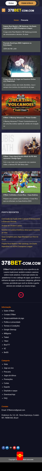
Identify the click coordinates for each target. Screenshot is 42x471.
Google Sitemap (10, 330)
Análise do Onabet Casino (12, 226)
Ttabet (6, 337)
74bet (6, 341)
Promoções (8, 379)
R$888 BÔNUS (27, 3)
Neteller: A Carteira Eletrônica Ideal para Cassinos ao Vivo (21, 231)
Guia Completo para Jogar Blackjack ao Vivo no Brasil (20, 238)
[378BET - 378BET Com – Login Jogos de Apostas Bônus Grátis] (21, 10)
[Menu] (3, 10)
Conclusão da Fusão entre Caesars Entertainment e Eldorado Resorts (21, 220)
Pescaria (7, 372)
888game (7, 333)
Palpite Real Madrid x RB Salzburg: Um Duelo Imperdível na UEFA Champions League (19, 245)
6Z (5, 348)
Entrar (11, 3)
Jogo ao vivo (9, 368)
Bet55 (6, 352)
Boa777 (7, 345)
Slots (6, 364)
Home (16, 20)
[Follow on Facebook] (3, 447)
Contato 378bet (10, 314)
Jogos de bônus (10, 375)
